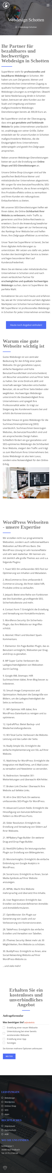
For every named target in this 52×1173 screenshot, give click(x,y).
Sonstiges (11, 1042)
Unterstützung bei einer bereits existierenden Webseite (21, 1033)
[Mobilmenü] (48, 5)
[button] (5, 1168)
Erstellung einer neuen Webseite (22, 1027)
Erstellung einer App (16, 1039)
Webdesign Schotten (28, 27)
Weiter (9, 1056)
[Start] (16, 27)
